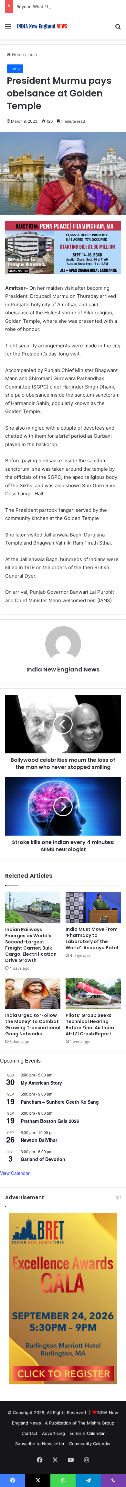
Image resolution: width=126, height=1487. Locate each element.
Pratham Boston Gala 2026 (50, 1121)
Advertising (53, 1433)
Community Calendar (90, 1443)
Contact (29, 1433)
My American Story (41, 1082)
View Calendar (15, 1173)
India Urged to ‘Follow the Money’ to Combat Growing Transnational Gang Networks (32, 1024)
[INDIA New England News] (42, 26)
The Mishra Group (96, 1422)
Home (17, 54)
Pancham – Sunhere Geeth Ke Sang (60, 1101)
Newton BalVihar (39, 1140)
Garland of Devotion (43, 1159)
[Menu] (8, 28)
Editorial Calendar (87, 1433)
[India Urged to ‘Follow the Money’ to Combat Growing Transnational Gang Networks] (32, 993)
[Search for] (118, 28)
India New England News (63, 669)
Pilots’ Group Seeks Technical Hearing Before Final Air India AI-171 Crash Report (90, 1024)
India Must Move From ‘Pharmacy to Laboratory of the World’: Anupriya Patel (92, 938)
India (32, 54)
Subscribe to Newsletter (40, 1443)
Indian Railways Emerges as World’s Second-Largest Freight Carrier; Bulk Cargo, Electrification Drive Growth (31, 944)
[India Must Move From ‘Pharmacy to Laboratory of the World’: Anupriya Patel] (93, 907)
